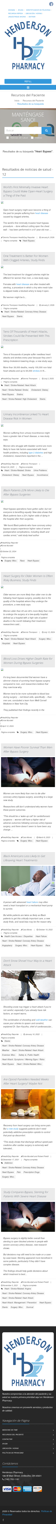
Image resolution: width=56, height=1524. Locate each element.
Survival (29, 1307)
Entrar (32, 16)
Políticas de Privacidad (12, 1453)
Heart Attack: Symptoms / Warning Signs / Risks (23, 1059)
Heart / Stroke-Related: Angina (17, 1288)
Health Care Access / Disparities (18, 936)
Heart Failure (41, 936)
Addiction (8, 1162)
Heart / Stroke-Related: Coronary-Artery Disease (25, 311)
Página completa (10, 240)
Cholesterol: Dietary (39, 389)
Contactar (7, 1439)
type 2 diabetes (36, 452)
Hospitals (6, 643)
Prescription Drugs (32, 1172)
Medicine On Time (9, 1430)
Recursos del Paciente (33, 100)
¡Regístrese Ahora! (17, 16)
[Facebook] (51, 4)
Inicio (16, 100)
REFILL (28, 81)
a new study (12, 1128)
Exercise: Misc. (9, 1054)
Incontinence (42, 474)
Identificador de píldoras (38, 10)
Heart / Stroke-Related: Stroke (15, 389)
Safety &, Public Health (29, 1054)
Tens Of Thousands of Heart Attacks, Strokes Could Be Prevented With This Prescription (26, 336)
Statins (20, 394)
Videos (38, 137)
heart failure (32, 902)
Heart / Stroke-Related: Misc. (29, 1064)
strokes (36, 370)
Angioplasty (7, 945)
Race (22, 560)
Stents (20, 316)
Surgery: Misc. (10, 560)
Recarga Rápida (15, 13)
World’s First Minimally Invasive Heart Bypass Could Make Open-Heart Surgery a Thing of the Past (28, 191)
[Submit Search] (47, 130)
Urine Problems (40, 470)
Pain (19, 1172)
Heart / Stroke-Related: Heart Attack (20, 385)
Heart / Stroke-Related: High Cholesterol (19, 398)
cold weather (42, 1019)
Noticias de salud (19, 137)
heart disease (41, 213)
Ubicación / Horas (34, 13)
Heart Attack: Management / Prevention (19, 1302)
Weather (5, 1050)
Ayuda (20, 10)
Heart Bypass (29, 240)
